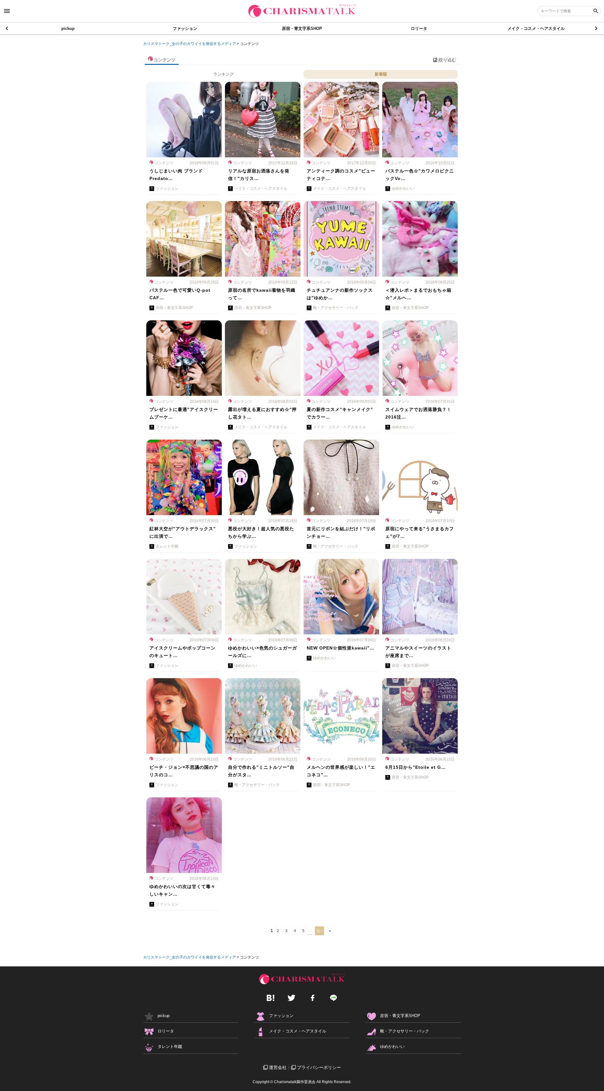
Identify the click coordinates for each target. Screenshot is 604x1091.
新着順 (381, 74)
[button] (596, 28)
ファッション (185, 28)
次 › (319, 931)
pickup (68, 28)
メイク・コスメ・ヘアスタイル (536, 28)
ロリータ (419, 28)
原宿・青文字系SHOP (302, 28)
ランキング (223, 74)
